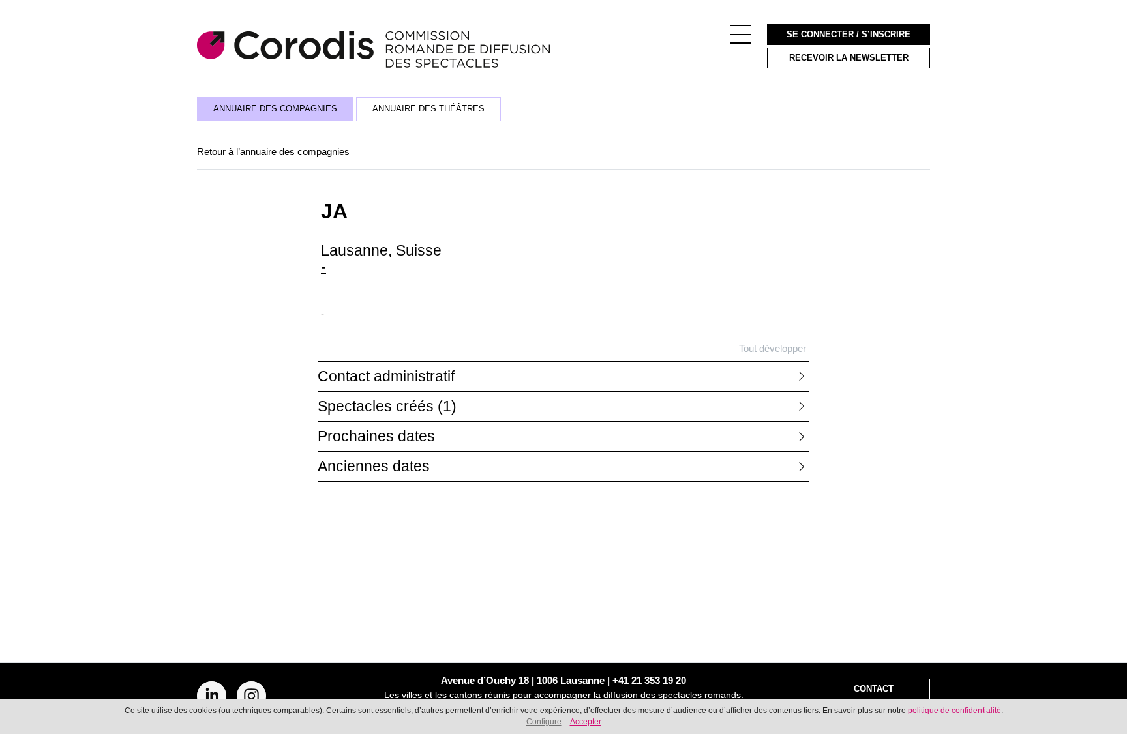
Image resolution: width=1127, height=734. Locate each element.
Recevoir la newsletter (849, 58)
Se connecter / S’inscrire (848, 34)
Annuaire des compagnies (275, 108)
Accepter (585, 721)
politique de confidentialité (954, 710)
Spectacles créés (387, 406)
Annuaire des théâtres (428, 108)
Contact (874, 689)
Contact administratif (386, 376)
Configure (544, 721)
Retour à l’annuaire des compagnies (273, 151)
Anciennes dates (374, 466)
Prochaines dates (376, 436)
